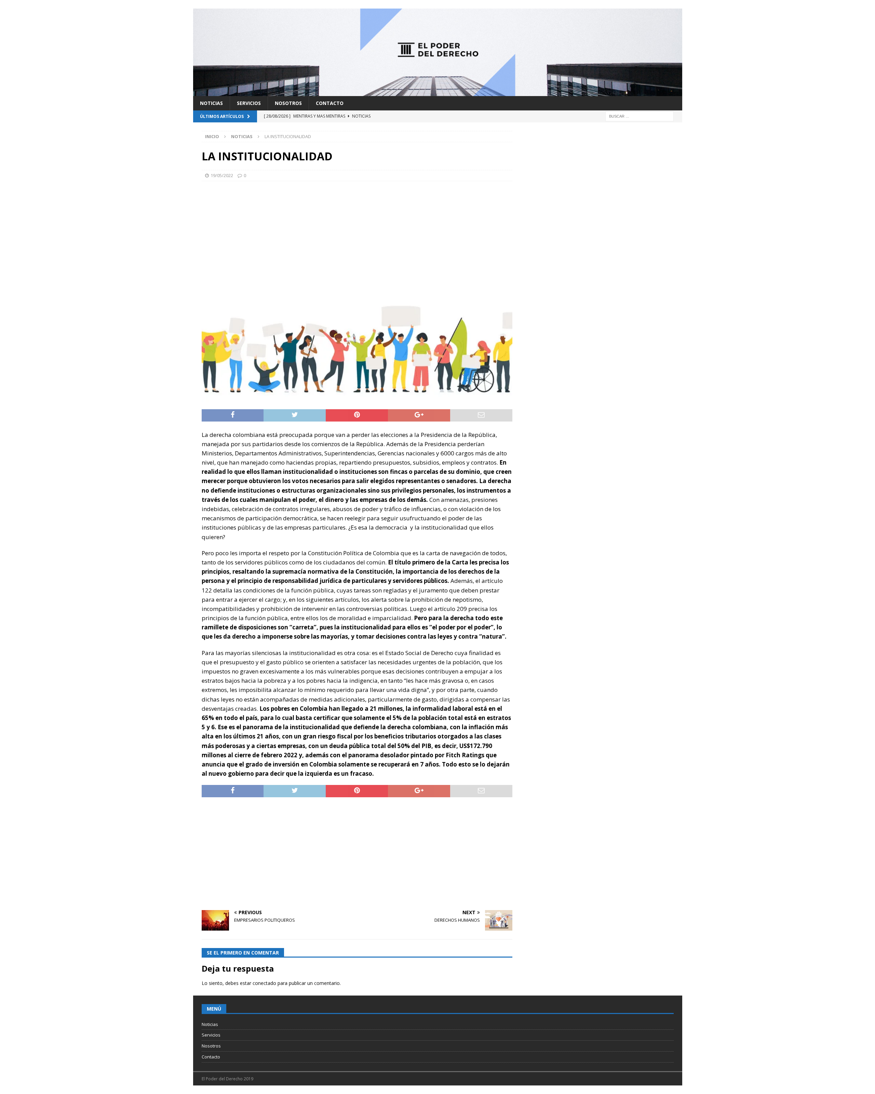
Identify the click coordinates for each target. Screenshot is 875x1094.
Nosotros (288, 103)
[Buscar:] (639, 115)
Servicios (249, 103)
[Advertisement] (357, 236)
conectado (264, 983)
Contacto (330, 103)
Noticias (211, 103)
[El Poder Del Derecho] (437, 92)
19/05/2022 (222, 175)
